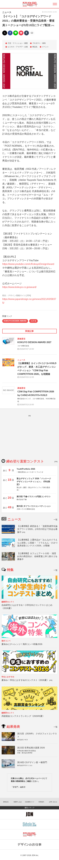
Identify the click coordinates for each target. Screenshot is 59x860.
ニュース (6, 12)
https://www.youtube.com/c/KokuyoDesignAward (28, 264)
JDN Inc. (35, 855)
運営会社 (6, 802)
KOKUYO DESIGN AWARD (15, 321)
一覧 (55, 519)
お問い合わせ (53, 802)
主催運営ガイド (29, 802)
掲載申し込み (18, 802)
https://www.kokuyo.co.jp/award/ (19, 287)
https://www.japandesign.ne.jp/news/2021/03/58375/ (29, 301)
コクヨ (33, 321)
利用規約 (41, 802)
